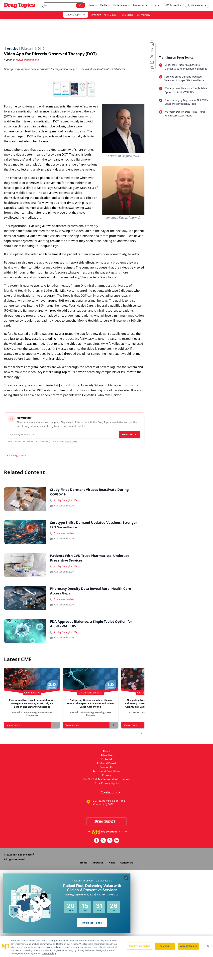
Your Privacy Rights (107, 783)
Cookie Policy (49, 953)
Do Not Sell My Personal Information (106, 779)
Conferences (120, 5)
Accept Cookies (188, 946)
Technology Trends (15, 455)
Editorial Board (106, 763)
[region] (106, 946)
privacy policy (71, 441)
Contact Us (106, 767)
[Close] (207, 946)
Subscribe (127, 434)
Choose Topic (73, 14)
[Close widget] (126, 877)
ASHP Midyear (111, 14)
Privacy (106, 775)
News (112, 862)
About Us (98, 862)
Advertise (106, 755)
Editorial (106, 759)
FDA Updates (127, 14)
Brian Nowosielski (64, 533)
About (106, 751)
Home (83, 862)
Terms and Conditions (106, 771)
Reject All (165, 946)
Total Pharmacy (143, 14)
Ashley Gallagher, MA (66, 500)
